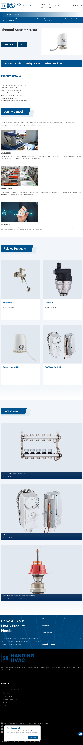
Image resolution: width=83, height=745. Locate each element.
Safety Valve (75, 19)
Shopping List (5, 224)
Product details (13, 63)
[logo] (11, 6)
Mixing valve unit (21, 19)
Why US (50, 6)
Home (25, 6)
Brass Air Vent (7, 302)
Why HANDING (6, 153)
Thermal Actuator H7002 (11, 367)
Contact (75, 6)
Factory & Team (6, 188)
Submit (45, 644)
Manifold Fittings (35, 19)
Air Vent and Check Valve (48, 20)
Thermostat (16, 14)
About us (43, 6)
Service (57, 6)
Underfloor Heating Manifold (8, 20)
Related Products (53, 63)
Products (33, 6)
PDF (22, 44)
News (67, 6)
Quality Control (32, 63)
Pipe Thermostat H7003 (53, 367)
